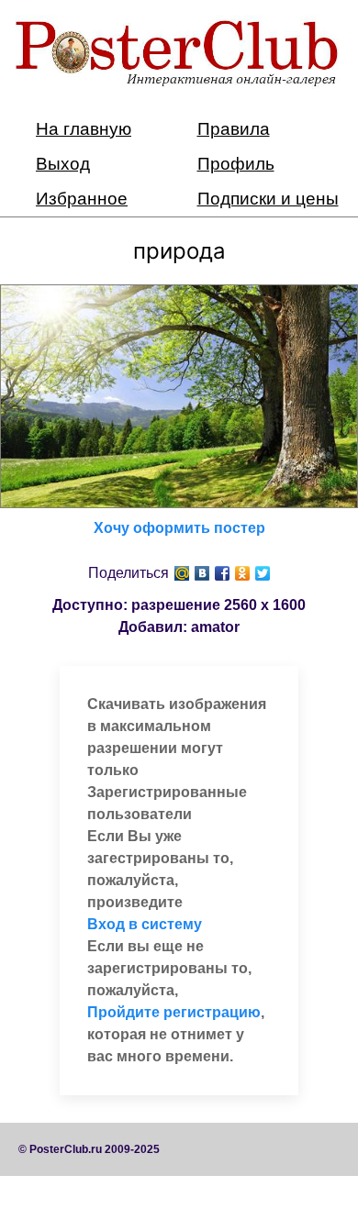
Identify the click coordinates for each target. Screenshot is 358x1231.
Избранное (82, 198)
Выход (63, 163)
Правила (233, 129)
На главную (83, 129)
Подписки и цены (268, 198)
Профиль (235, 163)
